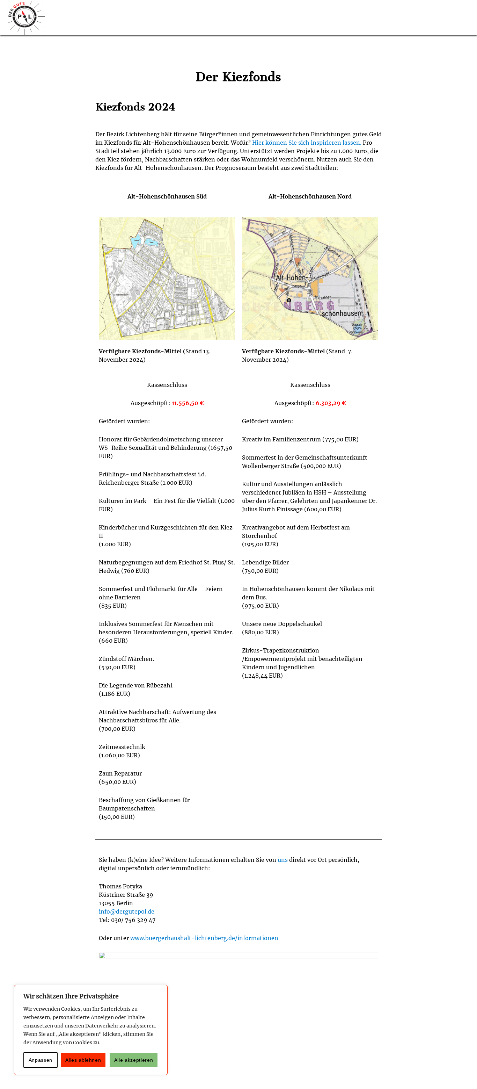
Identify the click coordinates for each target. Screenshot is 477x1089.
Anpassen (40, 1060)
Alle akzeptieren (133, 1060)
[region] (91, 1030)
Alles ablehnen (83, 1060)
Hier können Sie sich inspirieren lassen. (306, 142)
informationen (257, 938)
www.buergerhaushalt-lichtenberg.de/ (183, 938)
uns (283, 859)
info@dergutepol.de (126, 911)
